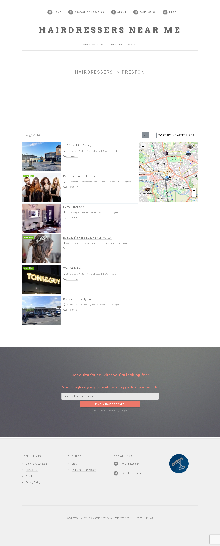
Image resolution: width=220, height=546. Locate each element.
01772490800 (72, 217)
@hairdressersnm (131, 463)
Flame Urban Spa (73, 207)
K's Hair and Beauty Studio (78, 299)
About (29, 476)
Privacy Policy (33, 482)
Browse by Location (36, 463)
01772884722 (72, 156)
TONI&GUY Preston (74, 268)
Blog (74, 463)
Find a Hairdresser (110, 404)
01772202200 (72, 279)
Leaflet (194, 200)
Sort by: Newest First (176, 135)
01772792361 (72, 310)
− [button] (194, 195)
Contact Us (32, 469)
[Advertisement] (110, 104)
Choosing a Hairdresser (84, 469)
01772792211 (72, 248)
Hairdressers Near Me (110, 30)
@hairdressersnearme (133, 473)
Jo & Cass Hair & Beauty (77, 145)
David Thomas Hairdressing (79, 176)
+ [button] (194, 190)
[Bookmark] (25, 168)
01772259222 (72, 187)
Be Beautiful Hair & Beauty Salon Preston (87, 237)
